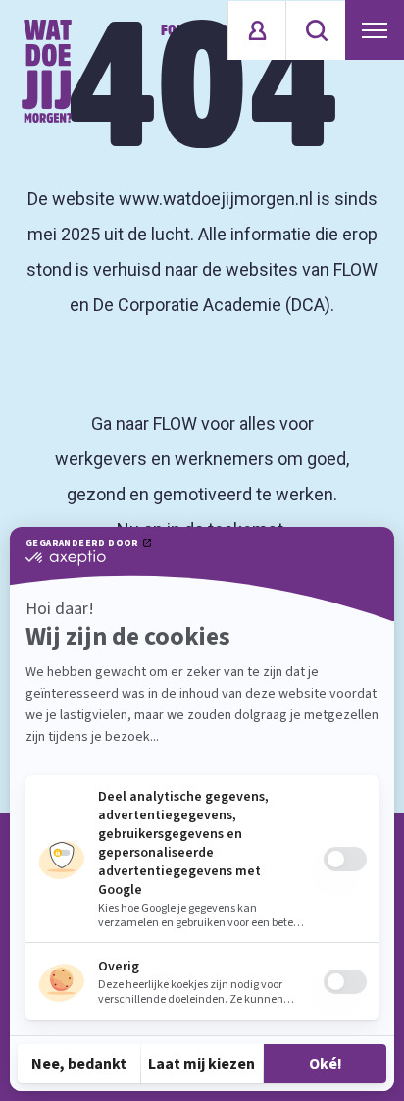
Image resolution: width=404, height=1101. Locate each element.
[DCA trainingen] (47, 71)
